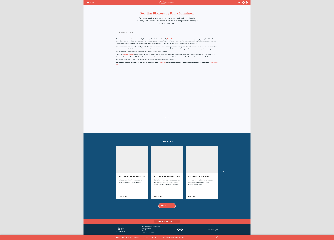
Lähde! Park (162, 62)
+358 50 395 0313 (148, 233)
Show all (165, 205)
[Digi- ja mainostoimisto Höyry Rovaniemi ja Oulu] (212, 229)
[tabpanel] (167, 95)
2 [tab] (167, 117)
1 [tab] (165, 117)
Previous (121, 95)
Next (213, 95)
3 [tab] (168, 117)
